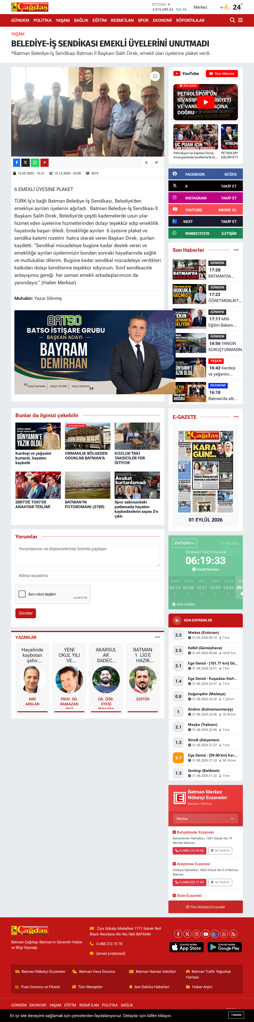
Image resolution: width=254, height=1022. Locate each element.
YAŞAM (63, 20)
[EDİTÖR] (143, 679)
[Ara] (233, 20)
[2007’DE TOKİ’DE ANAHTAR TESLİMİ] (38, 484)
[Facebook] (178, 934)
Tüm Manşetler (90, 987)
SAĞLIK (81, 20)
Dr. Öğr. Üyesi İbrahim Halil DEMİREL (106, 703)
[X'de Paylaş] (25, 163)
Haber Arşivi (202, 987)
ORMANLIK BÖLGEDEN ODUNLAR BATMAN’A (86, 455)
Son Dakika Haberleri (151, 987)
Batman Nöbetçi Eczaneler (43, 971)
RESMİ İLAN (122, 20)
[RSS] (233, 934)
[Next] (215, 934)
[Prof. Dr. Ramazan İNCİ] (69, 679)
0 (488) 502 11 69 (192, 882)
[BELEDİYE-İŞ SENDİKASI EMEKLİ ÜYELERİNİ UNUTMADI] (87, 112)
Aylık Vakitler (185, 604)
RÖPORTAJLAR (190, 20)
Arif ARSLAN (32, 701)
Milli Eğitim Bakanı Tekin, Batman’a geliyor (222, 322)
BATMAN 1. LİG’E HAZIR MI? (142, 655)
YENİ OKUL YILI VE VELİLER (69, 655)
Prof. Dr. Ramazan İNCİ (69, 703)
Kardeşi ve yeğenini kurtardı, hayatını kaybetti (33, 458)
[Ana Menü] (239, 20)
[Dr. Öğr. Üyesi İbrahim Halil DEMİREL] (106, 679)
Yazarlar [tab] (25, 637)
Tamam (236, 1015)
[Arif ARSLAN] (33, 679)
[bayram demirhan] (95, 352)
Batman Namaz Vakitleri (156, 971)
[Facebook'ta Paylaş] (16, 163)
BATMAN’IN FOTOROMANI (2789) (84, 504)
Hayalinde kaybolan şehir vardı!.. (32, 655)
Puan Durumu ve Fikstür (40, 987)
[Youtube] (206, 934)
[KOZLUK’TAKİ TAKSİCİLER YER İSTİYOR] (137, 435)
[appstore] (186, 947)
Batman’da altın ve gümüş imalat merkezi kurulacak (223, 396)
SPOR (143, 20)
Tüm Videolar (224, 73)
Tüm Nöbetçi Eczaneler (207, 907)
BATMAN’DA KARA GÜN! (219, 273)
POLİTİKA (42, 20)
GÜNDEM (20, 20)
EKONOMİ (162, 20)
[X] (187, 934)
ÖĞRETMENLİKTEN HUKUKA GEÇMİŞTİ (226, 298)
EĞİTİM (100, 20)
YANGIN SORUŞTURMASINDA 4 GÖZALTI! (227, 347)
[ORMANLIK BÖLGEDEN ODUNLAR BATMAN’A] (87, 435)
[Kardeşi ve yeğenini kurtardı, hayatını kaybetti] (38, 435)
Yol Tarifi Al (222, 850)
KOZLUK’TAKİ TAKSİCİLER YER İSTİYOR (130, 458)
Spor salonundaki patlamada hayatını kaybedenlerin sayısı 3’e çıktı (136, 509)
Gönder (26, 613)
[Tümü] (236, 249)
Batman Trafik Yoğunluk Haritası (208, 974)
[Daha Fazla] (44, 163)
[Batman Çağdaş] (29, 7)
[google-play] (225, 947)
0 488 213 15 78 (109, 944)
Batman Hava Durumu (97, 971)
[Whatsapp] (224, 934)
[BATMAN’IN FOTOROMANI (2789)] (87, 484)
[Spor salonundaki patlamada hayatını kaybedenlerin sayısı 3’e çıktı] (137, 484)
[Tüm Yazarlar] (157, 637)
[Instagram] (196, 934)
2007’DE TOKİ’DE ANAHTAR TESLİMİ (32, 504)
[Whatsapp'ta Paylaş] (35, 163)
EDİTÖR (142, 699)
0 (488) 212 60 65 (192, 850)
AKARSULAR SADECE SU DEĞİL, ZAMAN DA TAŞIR (106, 655)
